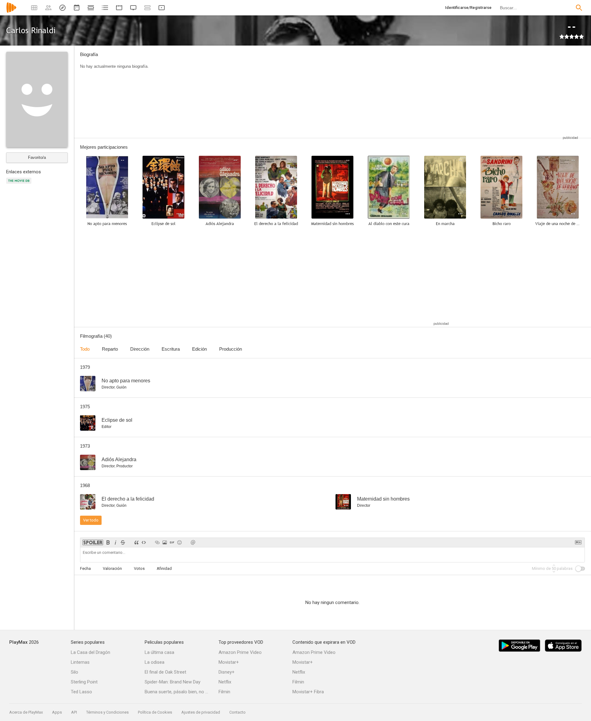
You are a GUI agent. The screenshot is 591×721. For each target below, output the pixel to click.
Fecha (85, 568)
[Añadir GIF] (172, 542)
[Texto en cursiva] (115, 542)
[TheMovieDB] (19, 184)
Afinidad (164, 568)
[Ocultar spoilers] (92, 542)
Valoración (112, 568)
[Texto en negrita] (108, 542)
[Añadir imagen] (164, 542)
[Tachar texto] (123, 542)
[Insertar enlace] (157, 542)
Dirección (139, 349)
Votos (139, 568)
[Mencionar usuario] (193, 542)
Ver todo (90, 520)
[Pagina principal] (11, 11)
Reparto (110, 349)
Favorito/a (37, 157)
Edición (199, 349)
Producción (230, 349)
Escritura (171, 349)
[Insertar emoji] (179, 542)
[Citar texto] (136, 542)
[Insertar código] (143, 542)
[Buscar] (579, 7)
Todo (85, 349)
